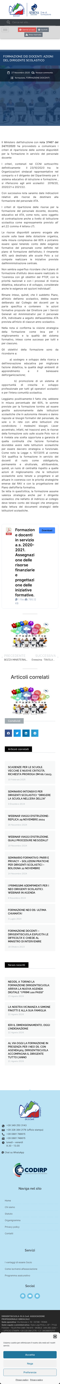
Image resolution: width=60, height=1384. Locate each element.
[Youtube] (30, 1296)
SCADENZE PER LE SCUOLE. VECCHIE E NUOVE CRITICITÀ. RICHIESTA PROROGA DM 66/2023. (30, 771)
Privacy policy (22, 1380)
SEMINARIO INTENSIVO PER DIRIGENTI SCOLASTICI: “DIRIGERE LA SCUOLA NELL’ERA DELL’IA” (29, 795)
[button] (55, 1336)
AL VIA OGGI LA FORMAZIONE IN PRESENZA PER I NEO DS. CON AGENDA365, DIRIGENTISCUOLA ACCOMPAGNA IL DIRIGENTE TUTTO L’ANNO (28, 1050)
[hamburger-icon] (5, 29)
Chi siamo (10, 1207)
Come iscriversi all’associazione (21, 1268)
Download (47, 530)
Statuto (8, 1213)
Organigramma (12, 1220)
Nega (30, 1363)
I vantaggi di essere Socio (18, 1262)
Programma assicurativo (17, 1275)
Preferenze (30, 1372)
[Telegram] (37, 1296)
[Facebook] (23, 1296)
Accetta (30, 1354)
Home (8, 1200)
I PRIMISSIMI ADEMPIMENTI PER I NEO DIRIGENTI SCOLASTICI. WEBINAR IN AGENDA (28, 889)
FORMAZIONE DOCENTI (37, 77)
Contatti (9, 1233)
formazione (20, 77)
